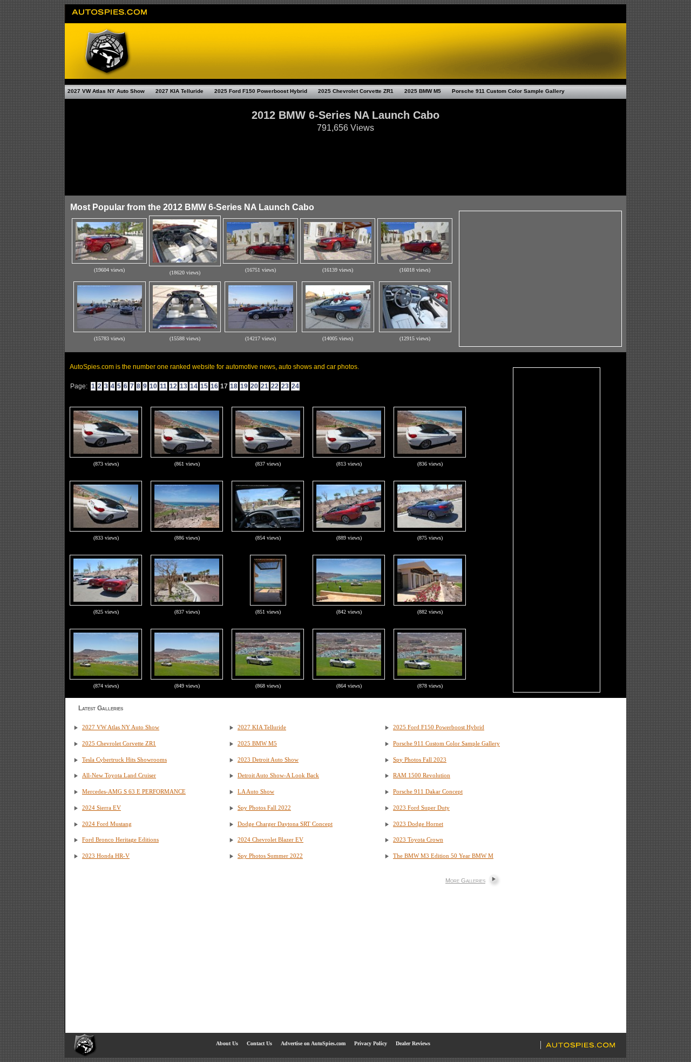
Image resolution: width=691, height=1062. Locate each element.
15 (204, 386)
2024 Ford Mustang (107, 824)
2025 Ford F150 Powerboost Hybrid (260, 91)
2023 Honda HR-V (106, 856)
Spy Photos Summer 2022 (270, 856)
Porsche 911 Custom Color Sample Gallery (508, 91)
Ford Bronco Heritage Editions (120, 840)
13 (183, 386)
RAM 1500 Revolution (421, 775)
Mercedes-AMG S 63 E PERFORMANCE (134, 792)
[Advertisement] (345, 159)
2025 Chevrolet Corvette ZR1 (356, 91)
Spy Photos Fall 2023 (419, 760)
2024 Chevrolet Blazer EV (270, 840)
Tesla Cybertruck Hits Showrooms (124, 760)
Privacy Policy (370, 1043)
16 (214, 386)
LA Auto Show (256, 792)
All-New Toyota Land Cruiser (119, 775)
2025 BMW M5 (422, 91)
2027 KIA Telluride (179, 91)
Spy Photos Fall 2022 (264, 808)
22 (275, 386)
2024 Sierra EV (101, 808)
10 (153, 386)
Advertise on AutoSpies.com (313, 1043)
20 (254, 386)
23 (285, 386)
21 (264, 386)
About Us (227, 1043)
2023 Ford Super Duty (421, 808)
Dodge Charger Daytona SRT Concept (285, 824)
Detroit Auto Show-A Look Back (278, 775)
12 (173, 386)
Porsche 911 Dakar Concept (428, 792)
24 (295, 386)
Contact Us (259, 1043)
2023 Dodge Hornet (418, 824)
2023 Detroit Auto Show (268, 760)
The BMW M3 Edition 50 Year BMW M (443, 856)
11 (163, 386)
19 (244, 386)
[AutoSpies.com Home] (110, 18)
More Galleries (465, 880)
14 (194, 386)
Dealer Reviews (413, 1043)
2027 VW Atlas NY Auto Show (106, 91)
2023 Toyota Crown (418, 840)
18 (234, 386)
